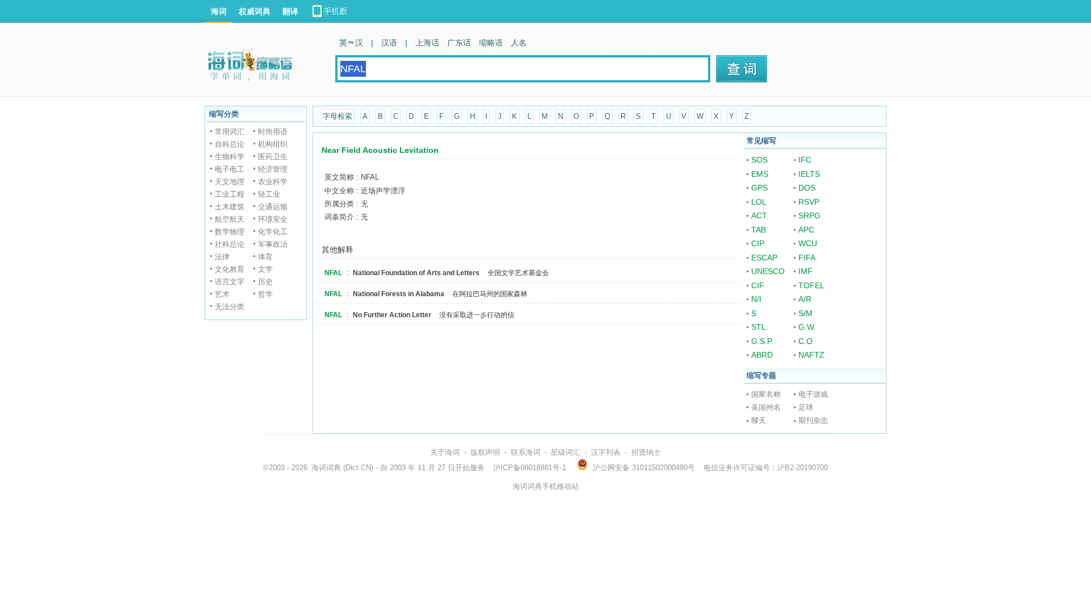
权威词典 (254, 11)
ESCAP (764, 257)
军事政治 (273, 244)
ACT (759, 215)
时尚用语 (273, 131)
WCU (807, 243)
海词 (219, 11)
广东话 (459, 42)
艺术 (222, 294)
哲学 (265, 294)
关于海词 (445, 452)
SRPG (809, 215)
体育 (265, 256)
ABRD (762, 354)
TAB (758, 229)
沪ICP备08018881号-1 (529, 467)
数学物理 (229, 231)
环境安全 (273, 219)
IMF (805, 271)
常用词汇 (229, 131)
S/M (805, 313)
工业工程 (229, 194)
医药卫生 (273, 156)
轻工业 (269, 194)
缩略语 (491, 42)
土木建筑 (229, 206)
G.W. (807, 326)
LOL (759, 201)
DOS (806, 187)
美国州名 (766, 407)
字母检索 (337, 116)
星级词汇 (565, 452)
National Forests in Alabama (398, 294)
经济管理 (273, 169)
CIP (757, 243)
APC (806, 229)
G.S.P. (762, 341)
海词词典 (326, 467)
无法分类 (229, 306)
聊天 (758, 420)
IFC (804, 159)
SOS (759, 159)
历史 (265, 281)
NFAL (333, 273)
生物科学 (229, 156)
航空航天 (229, 219)
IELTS (809, 174)
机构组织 (273, 144)
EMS (759, 174)
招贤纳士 (646, 452)
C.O (805, 341)
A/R (804, 299)
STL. (759, 326)
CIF (757, 285)
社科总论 (229, 244)
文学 (265, 269)
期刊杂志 (813, 420)
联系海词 (525, 452)
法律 (222, 256)
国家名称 (766, 394)
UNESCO (768, 271)
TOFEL (811, 285)
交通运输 (273, 206)
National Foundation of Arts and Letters (416, 273)
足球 (805, 407)
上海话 (427, 42)
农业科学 (273, 181)
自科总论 (229, 144)
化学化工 (273, 231)
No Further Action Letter (392, 315)
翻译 (290, 11)
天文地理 (229, 181)
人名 (519, 42)
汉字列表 (606, 452)
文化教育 (229, 269)
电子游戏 (813, 394)
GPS (759, 187)
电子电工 (229, 169)
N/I (756, 299)
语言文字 (229, 281)
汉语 (389, 42)
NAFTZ (811, 354)
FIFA (806, 257)
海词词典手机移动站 (546, 486)
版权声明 (485, 452)
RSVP (808, 201)
